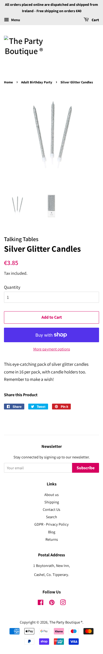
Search (51, 516)
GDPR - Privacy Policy (51, 524)
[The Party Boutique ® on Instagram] (63, 603)
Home (8, 82)
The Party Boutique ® (65, 622)
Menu (15, 19)
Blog (51, 531)
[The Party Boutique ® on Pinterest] (52, 603)
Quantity (12, 287)
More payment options (51, 348)
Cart (95, 20)
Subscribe (86, 468)
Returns (51, 539)
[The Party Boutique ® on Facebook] (41, 603)
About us (51, 494)
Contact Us (51, 509)
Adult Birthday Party (36, 82)
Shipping (51, 501)
